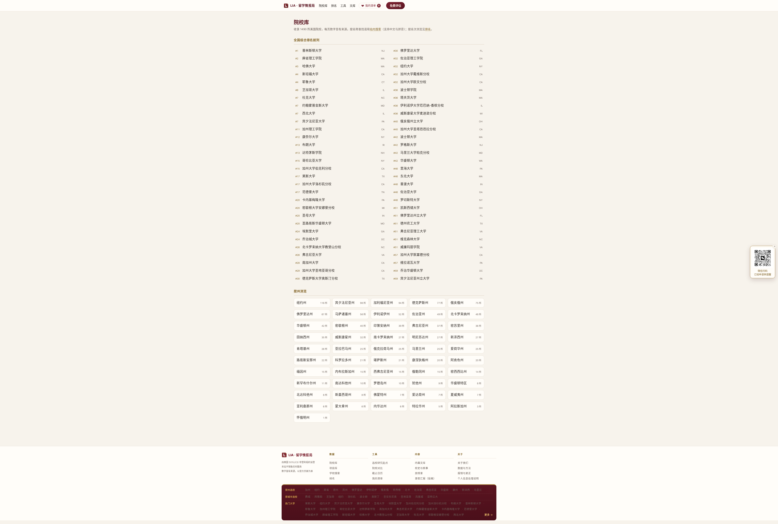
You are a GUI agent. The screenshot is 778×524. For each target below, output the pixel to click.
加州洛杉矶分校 (437, 503)
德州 (335, 489)
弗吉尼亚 (431, 489)
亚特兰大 (432, 496)
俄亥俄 (385, 489)
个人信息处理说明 (468, 478)
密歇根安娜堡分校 (438, 514)
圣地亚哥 (406, 496)
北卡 (407, 489)
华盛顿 (445, 489)
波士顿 (364, 496)
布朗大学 (456, 503)
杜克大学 (419, 514)
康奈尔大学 (363, 503)
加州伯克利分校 (415, 503)
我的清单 (372, 5)
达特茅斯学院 (367, 509)
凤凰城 (419, 496)
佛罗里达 (357, 489)
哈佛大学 (364, 514)
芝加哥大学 (403, 514)
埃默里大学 (395, 503)
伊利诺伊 (371, 489)
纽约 (317, 489)
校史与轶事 (421, 468)
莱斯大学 (310, 503)
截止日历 (377, 473)
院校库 (323, 5)
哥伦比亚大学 (347, 509)
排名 (334, 5)
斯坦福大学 (348, 514)
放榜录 (419, 473)
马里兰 (478, 489)
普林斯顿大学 (473, 503)
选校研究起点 (380, 462)
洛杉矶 (352, 496)
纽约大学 (325, 503)
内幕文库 (420, 462)
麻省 (326, 489)
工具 (343, 5)
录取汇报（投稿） (425, 478)
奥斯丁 (375, 496)
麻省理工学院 (330, 514)
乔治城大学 (311, 514)
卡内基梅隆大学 (450, 509)
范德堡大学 (470, 509)
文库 (352, 5)
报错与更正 (464, 473)
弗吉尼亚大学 (404, 509)
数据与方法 (464, 468)
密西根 (397, 489)
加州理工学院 (328, 509)
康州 (455, 489)
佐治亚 (418, 489)
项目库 (333, 468)
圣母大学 (379, 503)
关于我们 (463, 462)
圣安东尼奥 (390, 496)
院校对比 (377, 468)
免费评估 (395, 5)
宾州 (345, 489)
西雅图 (318, 496)
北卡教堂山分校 (383, 514)
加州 (307, 489)
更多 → (488, 514)
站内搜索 (375, 29)
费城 (307, 496)
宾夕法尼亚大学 (343, 503)
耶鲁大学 (310, 509)
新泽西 (466, 489)
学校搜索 (334, 473)
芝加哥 (330, 496)
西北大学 (458, 514)
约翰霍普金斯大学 (426, 509)
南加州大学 (385, 509)
